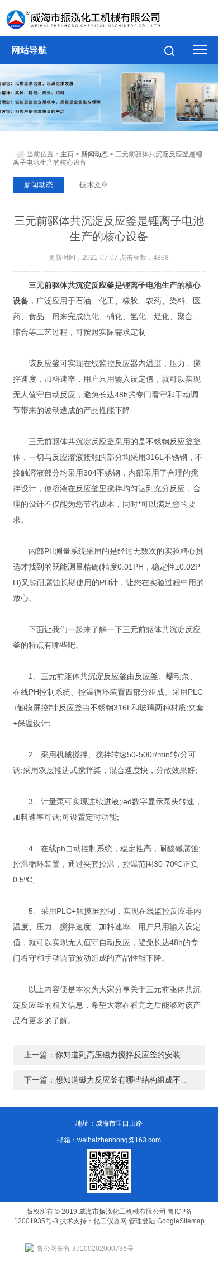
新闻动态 (94, 154)
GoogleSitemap (181, 1221)
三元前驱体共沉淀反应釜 (72, 285)
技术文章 (93, 185)
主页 (67, 154)
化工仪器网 (110, 1221)
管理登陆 (142, 1221)
